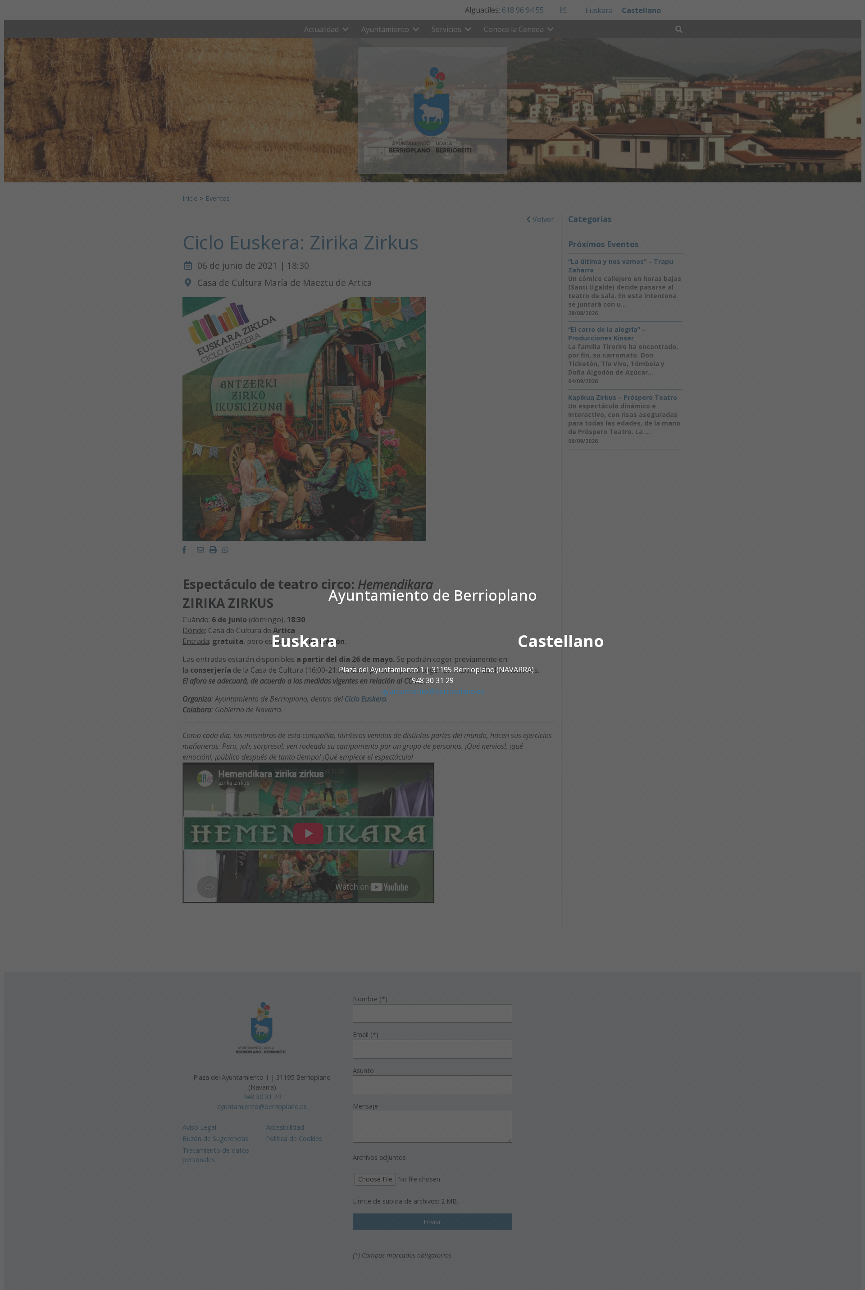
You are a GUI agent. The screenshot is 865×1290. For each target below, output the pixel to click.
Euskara (304, 641)
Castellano (561, 641)
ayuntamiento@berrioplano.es (432, 691)
